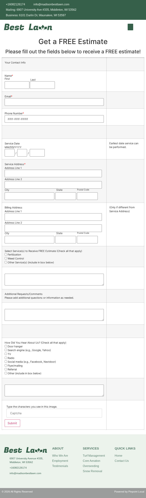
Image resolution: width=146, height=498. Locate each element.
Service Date (12, 143)
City (7, 190)
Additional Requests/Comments (24, 294)
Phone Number (14, 113)
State (59, 190)
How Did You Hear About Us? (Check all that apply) (35, 342)
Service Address (15, 164)
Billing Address (13, 207)
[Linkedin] (142, 4)
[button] (130, 27)
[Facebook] (135, 4)
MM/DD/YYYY (13, 147)
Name (9, 76)
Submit (12, 423)
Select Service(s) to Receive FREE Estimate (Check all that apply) (43, 251)
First (7, 79)
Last (33, 79)
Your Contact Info (15, 62)
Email (8, 96)
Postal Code (83, 190)
